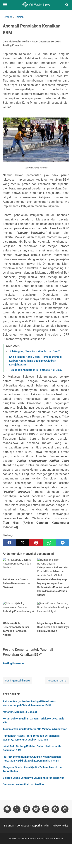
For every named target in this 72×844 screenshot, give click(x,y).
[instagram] (36, 809)
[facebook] (9, 542)
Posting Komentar (13, 45)
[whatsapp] (49, 542)
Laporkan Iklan (40, 825)
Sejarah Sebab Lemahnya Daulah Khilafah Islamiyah (33, 777)
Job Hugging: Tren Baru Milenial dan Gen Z (34, 351)
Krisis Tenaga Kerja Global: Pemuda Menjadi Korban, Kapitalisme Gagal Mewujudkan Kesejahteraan (35, 360)
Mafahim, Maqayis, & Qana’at (20, 711)
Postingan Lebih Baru (17, 680)
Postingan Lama (56, 680)
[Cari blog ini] (67, 5)
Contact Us (23, 825)
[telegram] (62, 542)
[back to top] (64, 835)
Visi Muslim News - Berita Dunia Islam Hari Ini (40, 838)
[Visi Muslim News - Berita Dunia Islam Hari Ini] (36, 5)
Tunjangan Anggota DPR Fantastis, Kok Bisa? (35, 369)
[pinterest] (36, 542)
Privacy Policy (60, 825)
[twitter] (22, 542)
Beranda (9, 825)
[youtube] (26, 809)
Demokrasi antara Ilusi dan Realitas (23, 784)
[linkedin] (45, 809)
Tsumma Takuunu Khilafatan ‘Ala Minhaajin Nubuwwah (35, 729)
